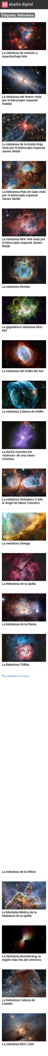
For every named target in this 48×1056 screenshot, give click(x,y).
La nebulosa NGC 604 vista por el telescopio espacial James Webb (23, 242)
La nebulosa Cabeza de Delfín (22, 411)
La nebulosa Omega (16, 543)
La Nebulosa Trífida (15, 664)
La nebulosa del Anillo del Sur (23, 371)
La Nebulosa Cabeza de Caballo (18, 1001)
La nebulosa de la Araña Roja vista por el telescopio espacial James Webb (23, 147)
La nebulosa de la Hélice (19, 872)
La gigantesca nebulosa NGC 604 (22, 328)
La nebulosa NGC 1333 (18, 1044)
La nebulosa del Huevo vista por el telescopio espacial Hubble (21, 100)
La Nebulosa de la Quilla (19, 583)
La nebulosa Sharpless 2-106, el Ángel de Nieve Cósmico (22, 501)
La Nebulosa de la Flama (19, 624)
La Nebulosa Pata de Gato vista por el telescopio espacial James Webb (24, 195)
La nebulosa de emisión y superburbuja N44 (20, 54)
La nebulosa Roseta (16, 286)
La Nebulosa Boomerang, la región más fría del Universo (21, 958)
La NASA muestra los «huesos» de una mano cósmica (18, 455)
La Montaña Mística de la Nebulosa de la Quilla (19, 914)
